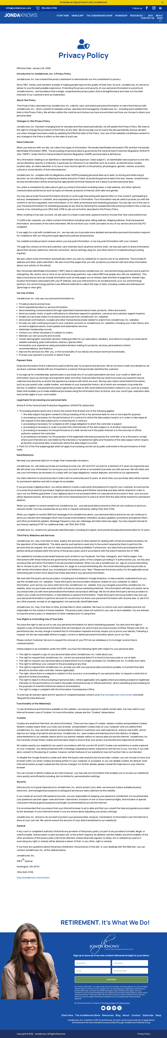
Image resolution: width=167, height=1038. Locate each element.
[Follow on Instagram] (154, 8)
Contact (136, 1015)
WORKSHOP (121, 16)
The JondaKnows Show (99, 16)
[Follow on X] (119, 1008)
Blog (118, 1015)
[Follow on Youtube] (103, 1008)
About (159, 16)
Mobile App (78, 16)
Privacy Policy (110, 1003)
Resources (136, 16)
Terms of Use (124, 1003)
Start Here (63, 16)
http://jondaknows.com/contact (116, 694)
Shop (160, 18)
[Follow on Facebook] (147, 8)
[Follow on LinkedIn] (160, 8)
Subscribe (148, 1015)
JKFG (150, 16)
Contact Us (147, 18)
